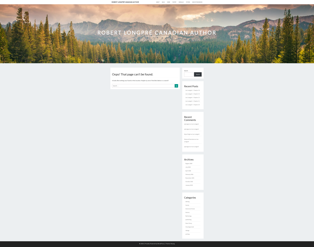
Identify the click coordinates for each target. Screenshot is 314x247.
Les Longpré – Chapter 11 (192, 101)
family (187, 205)
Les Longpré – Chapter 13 (192, 94)
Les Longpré (195, 124)
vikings (187, 230)
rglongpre (187, 124)
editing (187, 201)
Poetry (174, 2)
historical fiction (190, 209)
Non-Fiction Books (197, 2)
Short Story (188, 223)
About (158, 2)
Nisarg (173, 243)
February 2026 (189, 174)
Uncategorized (189, 227)
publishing (188, 219)
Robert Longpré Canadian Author (125, 2)
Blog (163, 2)
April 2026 (188, 171)
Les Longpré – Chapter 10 (192, 104)
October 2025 (189, 181)
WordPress (161, 243)
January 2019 (189, 185)
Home (168, 2)
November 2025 (189, 178)
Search (186, 70)
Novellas (181, 2)
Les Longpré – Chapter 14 (192, 90)
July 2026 (188, 167)
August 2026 (188, 163)
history (187, 212)
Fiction (188, 2)
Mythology (188, 216)
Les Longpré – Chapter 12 (192, 97)
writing (187, 234)
